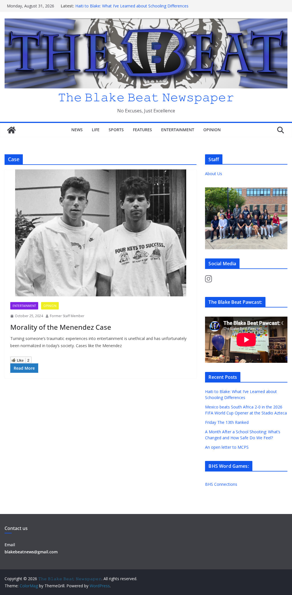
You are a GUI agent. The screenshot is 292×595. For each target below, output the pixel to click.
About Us (213, 173)
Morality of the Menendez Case (60, 327)
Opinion (212, 129)
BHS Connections (221, 484)
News (77, 129)
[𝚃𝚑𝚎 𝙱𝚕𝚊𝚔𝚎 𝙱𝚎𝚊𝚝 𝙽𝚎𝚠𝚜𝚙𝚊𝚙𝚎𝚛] (11, 130)
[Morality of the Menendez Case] (100, 232)
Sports (116, 129)
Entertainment (177, 129)
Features (142, 129)
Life (96, 129)
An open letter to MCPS (227, 447)
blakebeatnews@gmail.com (31, 551)
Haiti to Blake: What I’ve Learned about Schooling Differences (131, 6)
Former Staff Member (67, 315)
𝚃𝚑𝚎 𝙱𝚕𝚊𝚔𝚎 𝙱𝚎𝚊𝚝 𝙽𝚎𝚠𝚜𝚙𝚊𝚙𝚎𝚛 (146, 97)
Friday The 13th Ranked (227, 422)
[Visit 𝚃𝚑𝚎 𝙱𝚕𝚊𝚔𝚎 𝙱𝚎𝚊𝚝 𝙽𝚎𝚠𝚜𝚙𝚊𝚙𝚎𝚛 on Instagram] (208, 280)
